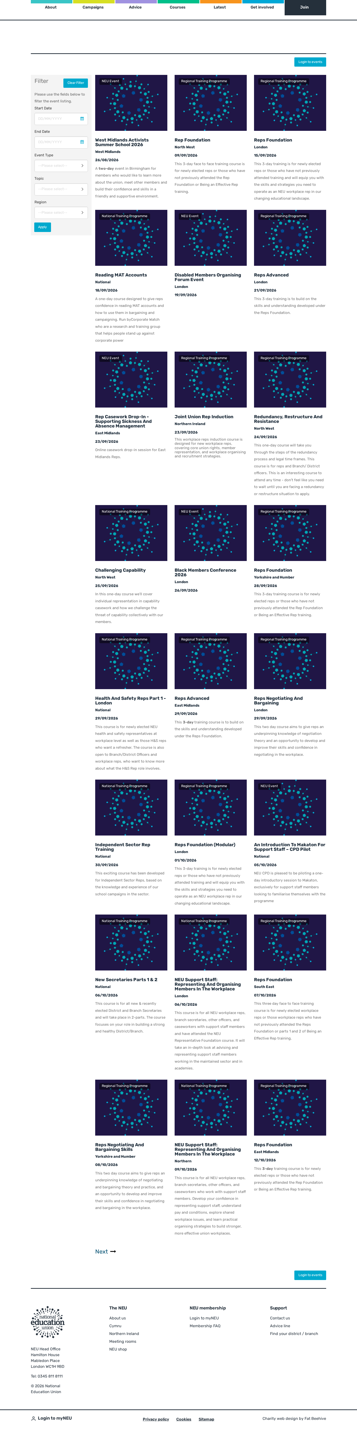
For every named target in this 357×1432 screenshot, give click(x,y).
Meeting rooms (122, 1342)
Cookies (183, 1420)
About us (117, 1318)
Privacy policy (156, 1420)
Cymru (115, 1326)
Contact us (280, 1318)
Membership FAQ (205, 1326)
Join (304, 7)
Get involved (262, 7)
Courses (178, 7)
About (51, 7)
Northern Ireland (124, 1334)
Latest (220, 7)
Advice (135, 7)
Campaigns (93, 7)
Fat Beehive (315, 1419)
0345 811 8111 (50, 1377)
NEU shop (118, 1350)
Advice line (280, 1326)
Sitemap (206, 1420)
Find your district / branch (294, 1334)
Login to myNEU (204, 1318)
